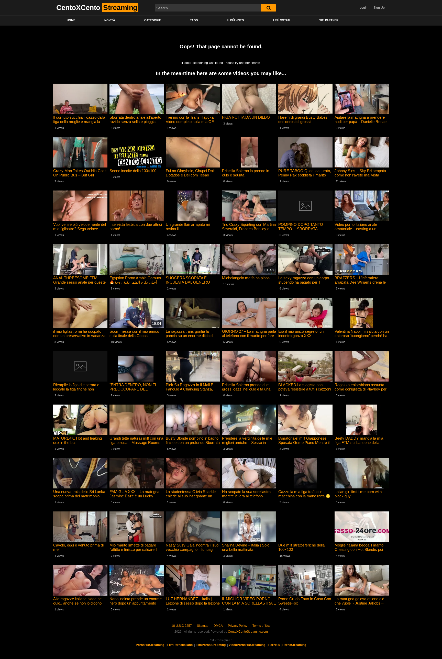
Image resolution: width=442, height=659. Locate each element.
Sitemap (202, 626)
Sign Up (379, 7)
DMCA (218, 626)
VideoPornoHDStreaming (247, 645)
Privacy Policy (237, 626)
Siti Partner (328, 20)
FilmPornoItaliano (180, 645)
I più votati (281, 20)
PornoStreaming (294, 645)
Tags (194, 20)
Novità (109, 20)
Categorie (152, 20)
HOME (71, 20)
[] (268, 8)
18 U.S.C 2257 (181, 626)
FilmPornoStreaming (211, 645)
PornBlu (274, 645)
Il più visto (235, 20)
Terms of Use (261, 626)
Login (364, 7)
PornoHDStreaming (150, 645)
